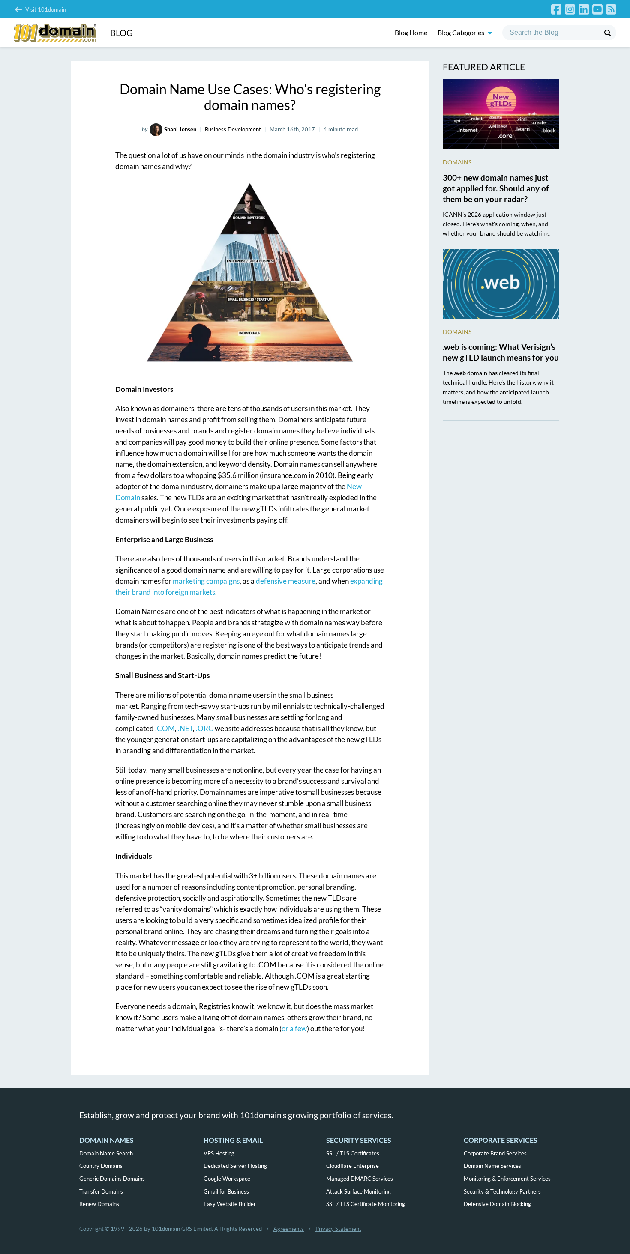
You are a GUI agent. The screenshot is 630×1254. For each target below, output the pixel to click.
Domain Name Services (492, 1165)
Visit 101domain (45, 9)
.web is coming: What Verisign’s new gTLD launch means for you (501, 352)
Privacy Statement (338, 1228)
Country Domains (101, 1165)
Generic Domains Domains (112, 1178)
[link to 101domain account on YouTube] (597, 9)
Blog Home (411, 33)
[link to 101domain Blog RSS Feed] (611, 9)
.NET (185, 728)
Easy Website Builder (230, 1203)
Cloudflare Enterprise (352, 1165)
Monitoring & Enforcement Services (507, 1178)
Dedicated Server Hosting (235, 1165)
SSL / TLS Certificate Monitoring (365, 1203)
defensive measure (285, 580)
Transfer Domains (101, 1191)
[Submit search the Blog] (607, 33)
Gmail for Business (226, 1191)
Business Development (233, 129)
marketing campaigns (206, 580)
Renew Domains (99, 1203)
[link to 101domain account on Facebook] (556, 9)
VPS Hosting (219, 1153)
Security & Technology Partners (502, 1191)
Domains (457, 162)
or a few (294, 1028)
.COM (165, 728)
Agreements (288, 1228)
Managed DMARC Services (359, 1178)
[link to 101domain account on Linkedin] (584, 9)
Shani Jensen (180, 129)
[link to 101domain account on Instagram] (570, 9)
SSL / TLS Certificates (352, 1153)
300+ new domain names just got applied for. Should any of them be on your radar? (496, 188)
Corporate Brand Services (495, 1153)
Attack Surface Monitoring (358, 1191)
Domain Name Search (106, 1153)
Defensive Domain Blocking (497, 1203)
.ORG (204, 728)
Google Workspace (227, 1178)
